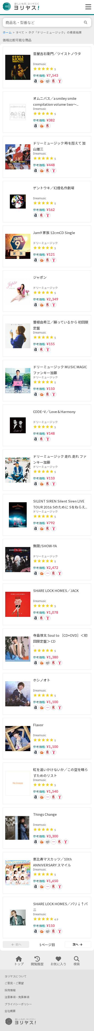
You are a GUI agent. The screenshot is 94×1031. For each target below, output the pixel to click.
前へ (18, 944)
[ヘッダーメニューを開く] (87, 7)
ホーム (7, 32)
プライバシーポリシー (18, 1004)
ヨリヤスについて (15, 976)
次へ (75, 944)
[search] (86, 22)
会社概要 (10, 1011)
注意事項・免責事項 (17, 997)
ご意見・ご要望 (14, 983)
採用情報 (10, 990)
